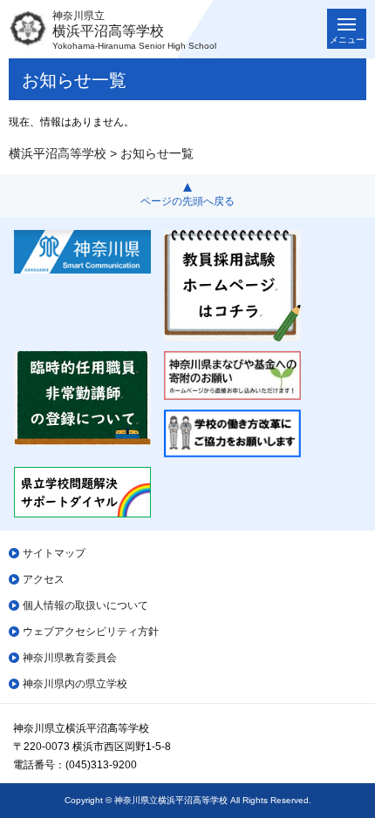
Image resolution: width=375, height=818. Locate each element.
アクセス (44, 579)
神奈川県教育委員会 (70, 658)
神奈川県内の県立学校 (75, 684)
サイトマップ (54, 553)
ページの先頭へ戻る (187, 201)
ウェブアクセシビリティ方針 (91, 631)
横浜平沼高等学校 (57, 153)
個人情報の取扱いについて (85, 605)
